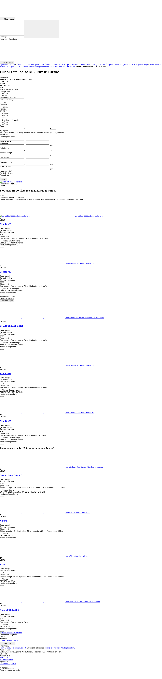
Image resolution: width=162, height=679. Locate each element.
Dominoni (24, 67)
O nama (3, 641)
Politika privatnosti (19, 648)
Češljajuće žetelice (113, 65)
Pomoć (9, 641)
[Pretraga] (41, 29)
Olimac (68, 67)
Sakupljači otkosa (69, 65)
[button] (81, 50)
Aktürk (3, 521)
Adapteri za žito (38, 65)
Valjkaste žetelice (128, 65)
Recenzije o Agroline (52, 648)
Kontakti (16, 641)
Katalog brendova (68, 648)
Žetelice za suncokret (53, 65)
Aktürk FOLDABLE (9, 610)
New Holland (60, 67)
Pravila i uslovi (5, 648)
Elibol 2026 (5, 224)
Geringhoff (38, 67)
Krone (52, 67)
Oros (73, 67)
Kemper (46, 67)
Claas (18, 67)
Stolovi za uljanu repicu (96, 65)
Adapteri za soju (141, 65)
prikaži (3, 179)
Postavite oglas (7, 301)
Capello (12, 67)
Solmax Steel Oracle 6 (11, 475)
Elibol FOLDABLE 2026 (11, 326)
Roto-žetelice (81, 65)
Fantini (31, 67)
